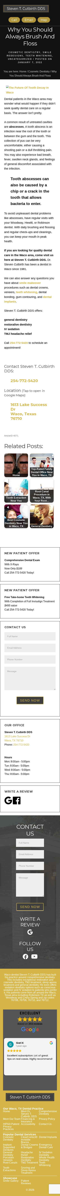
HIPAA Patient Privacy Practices (11, 1126)
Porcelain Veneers (8, 1158)
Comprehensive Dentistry (48, 1112)
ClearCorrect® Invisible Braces (29, 1140)
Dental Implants (48, 1137)
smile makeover (30, 283)
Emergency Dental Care (46, 1146)
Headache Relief (27, 1153)
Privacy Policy (47, 1119)
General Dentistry (8, 1153)
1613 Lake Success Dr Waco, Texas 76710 (29, 411)
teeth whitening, (26, 292)
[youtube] (34, 957)
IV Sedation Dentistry (45, 1153)
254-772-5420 (19, 342)
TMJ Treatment (29, 1162)
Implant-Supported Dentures (9, 1147)
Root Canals (10, 1162)
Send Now (30, 700)
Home (6, 1111)
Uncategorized (20, 59)
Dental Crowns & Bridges (29, 1146)
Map (44, 20)
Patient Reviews (26, 1182)
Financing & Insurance (28, 1120)
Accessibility (28, 1124)
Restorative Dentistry (27, 1158)
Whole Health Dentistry (47, 1158)
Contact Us (45, 1124)
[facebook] (25, 958)
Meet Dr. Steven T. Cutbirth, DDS (29, 1114)
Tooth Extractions (9, 1169)
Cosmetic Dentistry (24, 52)
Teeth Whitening (39, 56)
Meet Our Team (11, 1119)
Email (29, 20)
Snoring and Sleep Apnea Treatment (28, 1170)
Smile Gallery (10, 1180)
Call (14, 20)
